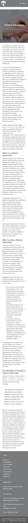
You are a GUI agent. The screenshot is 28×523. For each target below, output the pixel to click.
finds (11, 115)
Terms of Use (7, 469)
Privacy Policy (7, 472)
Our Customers (8, 464)
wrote (18, 380)
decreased (8, 85)
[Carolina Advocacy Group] (3, 3)
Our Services (7, 462)
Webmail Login (7, 488)
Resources (6, 467)
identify (11, 135)
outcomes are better (11, 127)
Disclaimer (6, 474)
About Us (6, 460)
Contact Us (6, 476)
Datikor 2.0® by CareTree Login (13, 486)
